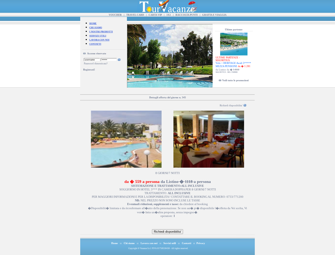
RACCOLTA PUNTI (186, 14)
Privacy (200, 243)
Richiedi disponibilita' (231, 105)
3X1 (168, 14)
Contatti (186, 243)
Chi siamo (129, 243)
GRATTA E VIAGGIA (214, 14)
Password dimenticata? (96, 63)
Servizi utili (169, 243)
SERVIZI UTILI (97, 35)
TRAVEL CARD (135, 14)
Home (114, 243)
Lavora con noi (149, 243)
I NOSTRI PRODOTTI (101, 31)
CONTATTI (95, 44)
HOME (93, 23)
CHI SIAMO (95, 27)
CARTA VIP (155, 14)
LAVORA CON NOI (99, 40)
